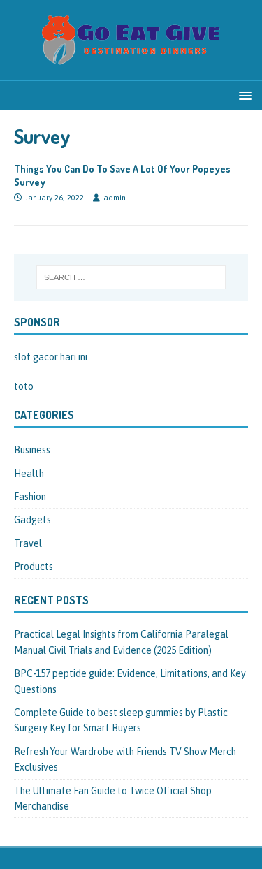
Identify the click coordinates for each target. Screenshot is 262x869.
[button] (243, 95)
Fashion (30, 496)
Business (32, 449)
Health (29, 473)
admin (114, 197)
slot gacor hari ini (50, 357)
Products (33, 566)
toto (24, 386)
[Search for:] (131, 277)
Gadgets (32, 519)
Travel (28, 543)
